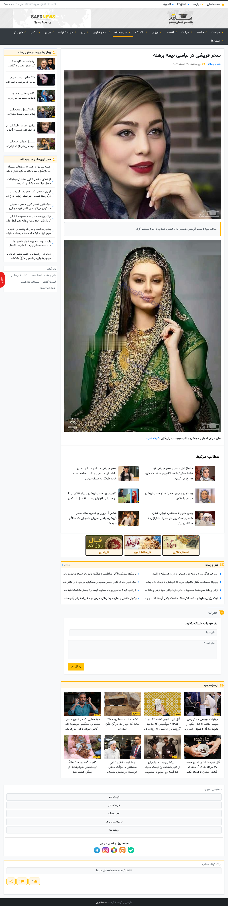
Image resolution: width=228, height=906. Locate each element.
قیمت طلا (114, 797)
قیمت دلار (114, 805)
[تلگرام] (97, 850)
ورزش (155, 32)
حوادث (185, 32)
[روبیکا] (114, 850)
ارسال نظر (76, 666)
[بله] (131, 850)
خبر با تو (18, 32)
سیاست (216, 32)
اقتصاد (170, 32)
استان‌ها (216, 40)
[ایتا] (122, 850)
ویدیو (48, 32)
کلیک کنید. (153, 438)
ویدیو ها (114, 830)
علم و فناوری (100, 32)
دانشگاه (140, 32)
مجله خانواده (66, 32)
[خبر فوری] (2, 280)
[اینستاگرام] (105, 850)
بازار (83, 32)
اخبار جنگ (114, 813)
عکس (34, 32)
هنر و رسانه (121, 32)
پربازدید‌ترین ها (114, 821)
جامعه (200, 32)
